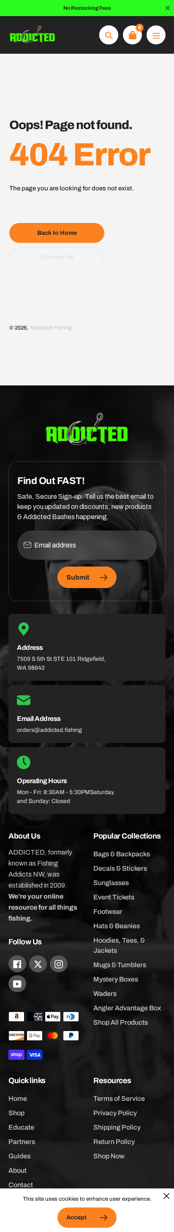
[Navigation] (156, 34)
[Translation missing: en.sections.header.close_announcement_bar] (167, 8)
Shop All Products (120, 1022)
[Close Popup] (166, 1196)
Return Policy (114, 1141)
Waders (105, 993)
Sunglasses (111, 882)
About (17, 1170)
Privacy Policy (115, 1112)
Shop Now (109, 1156)
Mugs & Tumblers (119, 964)
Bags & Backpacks (121, 854)
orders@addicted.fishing (49, 730)
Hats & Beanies (116, 926)
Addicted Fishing (50, 328)
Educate (21, 1127)
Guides (19, 1156)
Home (17, 1098)
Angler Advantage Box (127, 1008)
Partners (21, 1141)
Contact (20, 1184)
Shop (16, 1112)
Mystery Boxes (115, 979)
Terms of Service (119, 1098)
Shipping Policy (117, 1127)
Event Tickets (113, 897)
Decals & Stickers (120, 868)
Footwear (107, 911)
